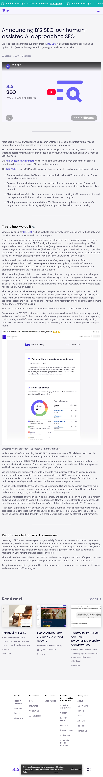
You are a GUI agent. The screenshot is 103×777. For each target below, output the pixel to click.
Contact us (82, 731)
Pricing (17, 713)
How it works (19, 708)
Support (63, 713)
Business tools (66, 730)
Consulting (34, 711)
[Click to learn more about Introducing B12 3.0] (17, 616)
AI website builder (18, 719)
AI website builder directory (64, 743)
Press (80, 716)
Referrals (81, 726)
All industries (35, 716)
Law (31, 701)
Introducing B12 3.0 (14, 632)
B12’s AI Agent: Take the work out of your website (50, 636)
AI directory (65, 735)
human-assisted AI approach (20, 160)
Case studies (50, 701)
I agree (74, 770)
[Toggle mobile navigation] (98, 11)
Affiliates (81, 721)
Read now (6, 653)
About (80, 701)
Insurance (33, 706)
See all (93, 598)
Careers (81, 711)
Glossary (64, 725)
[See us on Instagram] (88, 770)
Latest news (83, 706)
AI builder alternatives (65, 706)
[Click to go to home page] (13, 10)
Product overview (18, 702)
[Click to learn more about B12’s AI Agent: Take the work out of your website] (51, 616)
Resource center (64, 719)
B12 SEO (51, 43)
